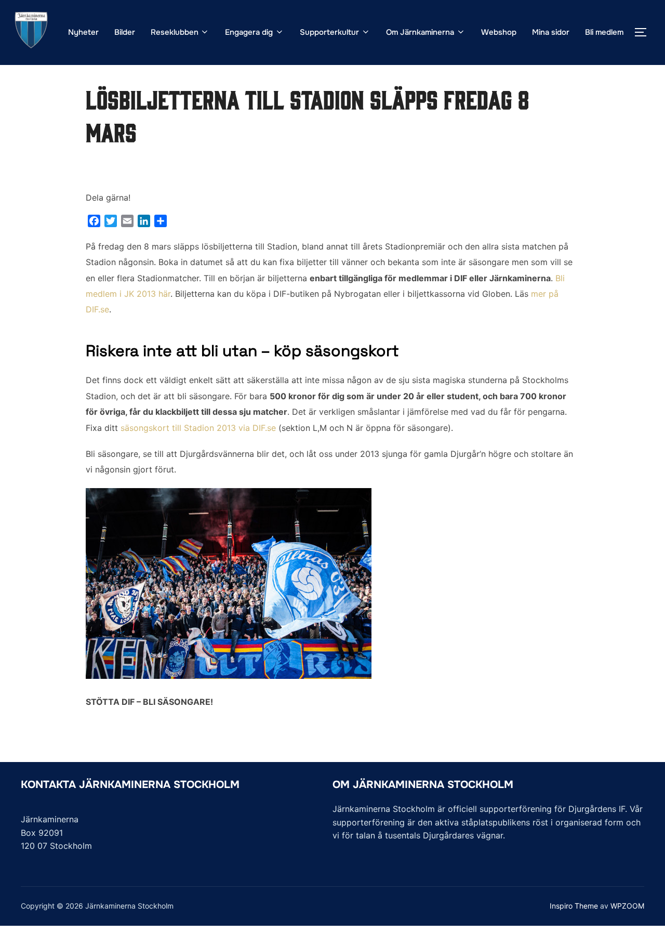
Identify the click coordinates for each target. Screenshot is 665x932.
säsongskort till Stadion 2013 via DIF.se (198, 428)
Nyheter (83, 32)
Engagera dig (249, 32)
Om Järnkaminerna (420, 32)
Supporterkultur (329, 32)
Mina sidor (550, 32)
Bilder (124, 32)
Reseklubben (174, 32)
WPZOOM (627, 905)
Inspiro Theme (574, 905)
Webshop (498, 32)
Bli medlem (604, 32)
